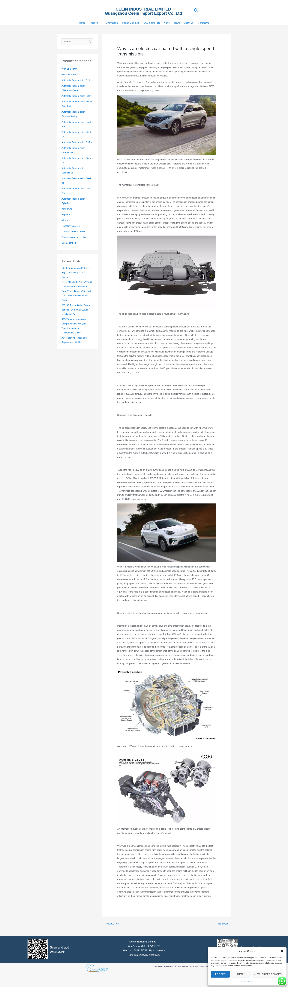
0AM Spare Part (152, 22)
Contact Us (203, 22)
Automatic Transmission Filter (76, 96)
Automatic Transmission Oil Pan (77, 142)
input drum (67, 209)
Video (167, 22)
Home (243, 981)
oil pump (66, 214)
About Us (189, 22)
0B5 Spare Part (69, 74)
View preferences (268, 974)
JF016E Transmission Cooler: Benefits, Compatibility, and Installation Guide (76, 309)
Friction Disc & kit (130, 22)
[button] (282, 951)
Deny (241, 974)
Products (94, 22)
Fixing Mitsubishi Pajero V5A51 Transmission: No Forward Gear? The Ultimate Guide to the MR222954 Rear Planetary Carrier (77, 291)
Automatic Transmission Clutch (77, 80)
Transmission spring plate (74, 237)
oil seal (65, 220)
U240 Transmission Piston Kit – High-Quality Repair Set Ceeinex (77, 272)
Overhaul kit (112, 22)
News (177, 22)
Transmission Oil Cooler (73, 231)
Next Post (224, 923)
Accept (220, 974)
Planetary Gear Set (71, 226)
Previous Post (111, 923)
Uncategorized (69, 243)
